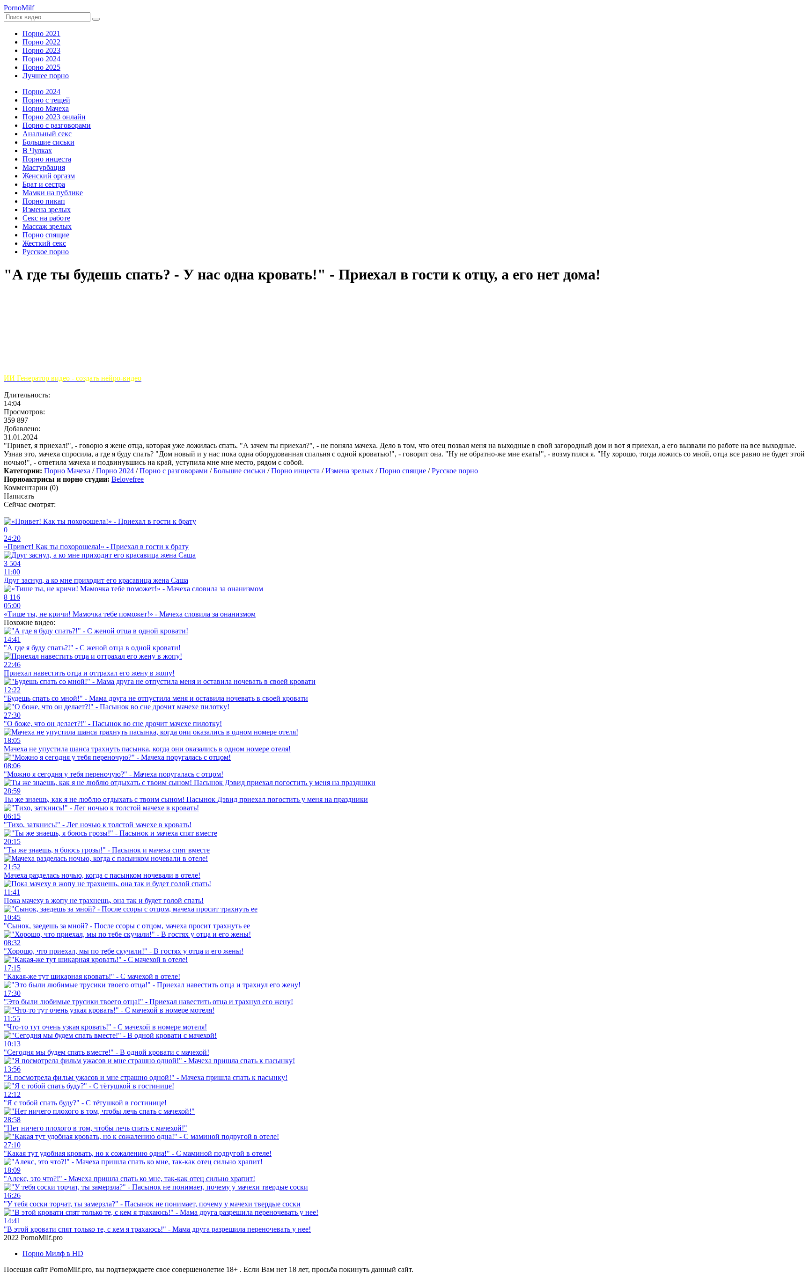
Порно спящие (402, 471)
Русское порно (455, 471)
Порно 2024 (41, 59)
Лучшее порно (45, 76)
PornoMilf (19, 8)
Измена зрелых (349, 471)
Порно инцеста (295, 471)
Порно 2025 (41, 67)
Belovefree (127, 479)
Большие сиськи (239, 471)
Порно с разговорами (174, 471)
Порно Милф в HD (52, 1253)
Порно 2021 (41, 33)
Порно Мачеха (67, 471)
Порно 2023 (41, 50)
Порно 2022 (41, 42)
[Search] (96, 19)
